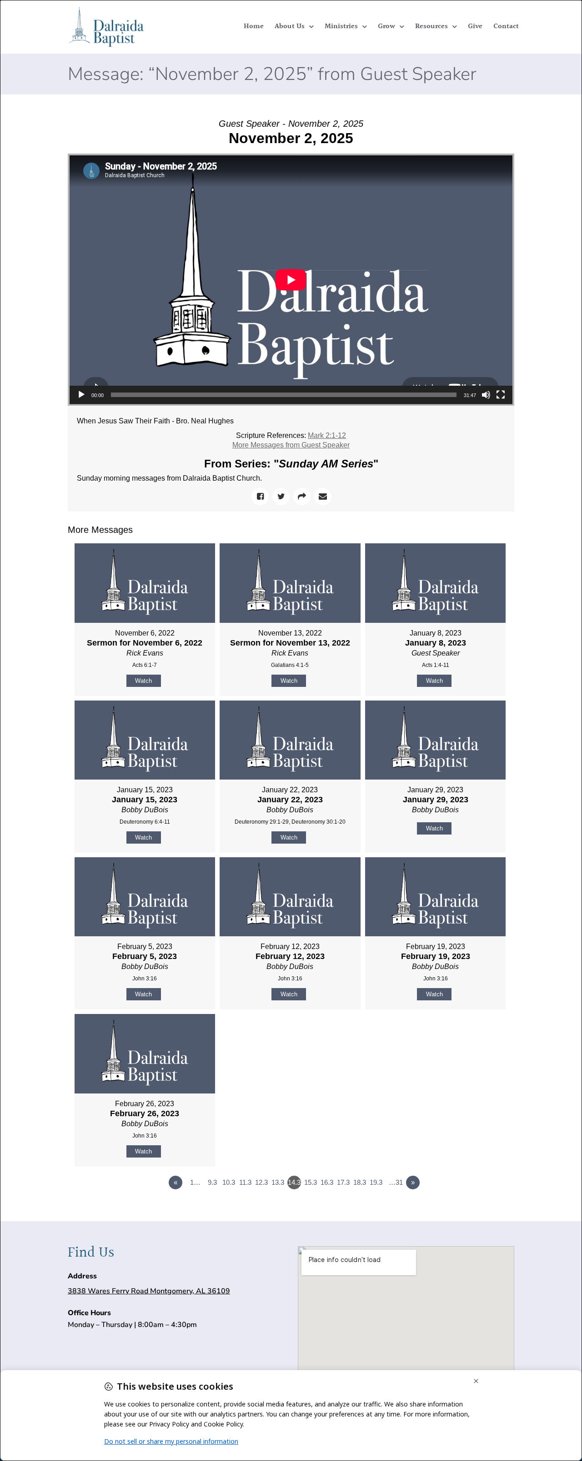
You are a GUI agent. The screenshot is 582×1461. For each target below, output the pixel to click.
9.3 (212, 1182)
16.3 (327, 1182)
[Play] (81, 394)
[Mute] (486, 394)
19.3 (376, 1182)
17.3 (343, 1182)
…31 (396, 1182)
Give (475, 26)
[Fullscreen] (500, 394)
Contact (506, 26)
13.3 (277, 1182)
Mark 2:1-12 (327, 435)
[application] (291, 279)
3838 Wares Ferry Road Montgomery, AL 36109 (149, 1291)
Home (254, 26)
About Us (290, 26)
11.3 (245, 1182)
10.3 (228, 1182)
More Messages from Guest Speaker (291, 445)
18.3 (359, 1182)
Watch (143, 680)
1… (195, 1182)
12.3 (261, 1182)
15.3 (310, 1182)
